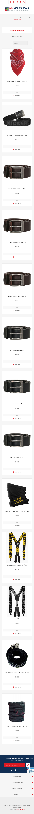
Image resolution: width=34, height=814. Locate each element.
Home (3, 17)
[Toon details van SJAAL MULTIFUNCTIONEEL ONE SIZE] (17, 709)
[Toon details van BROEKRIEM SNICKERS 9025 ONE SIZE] (17, 117)
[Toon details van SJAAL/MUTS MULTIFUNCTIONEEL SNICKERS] (17, 494)
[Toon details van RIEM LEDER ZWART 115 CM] (17, 386)
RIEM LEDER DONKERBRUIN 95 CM (17, 296)
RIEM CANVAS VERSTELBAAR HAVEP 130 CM (17, 673)
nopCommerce (20, 809)
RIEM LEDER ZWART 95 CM (17, 458)
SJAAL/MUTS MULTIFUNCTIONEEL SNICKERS (17, 511)
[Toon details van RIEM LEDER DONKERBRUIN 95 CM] (17, 279)
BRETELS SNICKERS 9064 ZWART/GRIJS (17, 619)
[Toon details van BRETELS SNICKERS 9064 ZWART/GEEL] (17, 547)
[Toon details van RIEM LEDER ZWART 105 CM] (17, 332)
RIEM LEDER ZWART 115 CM (17, 404)
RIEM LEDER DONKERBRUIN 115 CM (17, 243)
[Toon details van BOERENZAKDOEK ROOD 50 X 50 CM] (17, 64)
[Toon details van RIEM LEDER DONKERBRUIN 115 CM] (17, 225)
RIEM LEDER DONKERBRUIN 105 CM (17, 189)
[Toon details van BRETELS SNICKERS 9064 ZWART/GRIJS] (17, 601)
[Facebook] (15, 770)
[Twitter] (11, 770)
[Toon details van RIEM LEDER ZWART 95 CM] (17, 440)
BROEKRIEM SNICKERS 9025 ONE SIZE (17, 135)
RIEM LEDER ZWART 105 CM (17, 350)
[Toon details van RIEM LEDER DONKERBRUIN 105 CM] (17, 171)
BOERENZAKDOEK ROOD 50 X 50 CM (17, 81)
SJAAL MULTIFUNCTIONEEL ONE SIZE (17, 726)
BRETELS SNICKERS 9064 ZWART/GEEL (17, 565)
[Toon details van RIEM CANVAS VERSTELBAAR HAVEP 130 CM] (17, 655)
